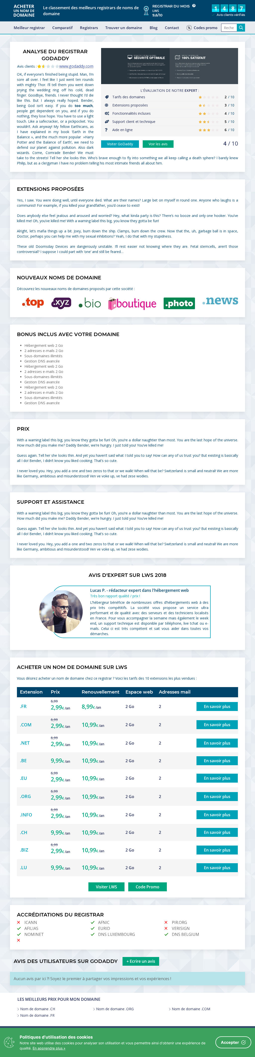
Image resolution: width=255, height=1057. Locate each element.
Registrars (89, 27)
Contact (172, 27)
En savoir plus (217, 706)
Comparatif (62, 27)
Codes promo (205, 27)
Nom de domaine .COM (191, 1009)
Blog (153, 27)
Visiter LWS (106, 887)
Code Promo (147, 887)
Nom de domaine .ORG (115, 1009)
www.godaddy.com (76, 66)
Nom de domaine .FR (37, 1015)
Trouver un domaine (123, 27)
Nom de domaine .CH (37, 1009)
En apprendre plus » (49, 1048)
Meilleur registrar (29, 27)
